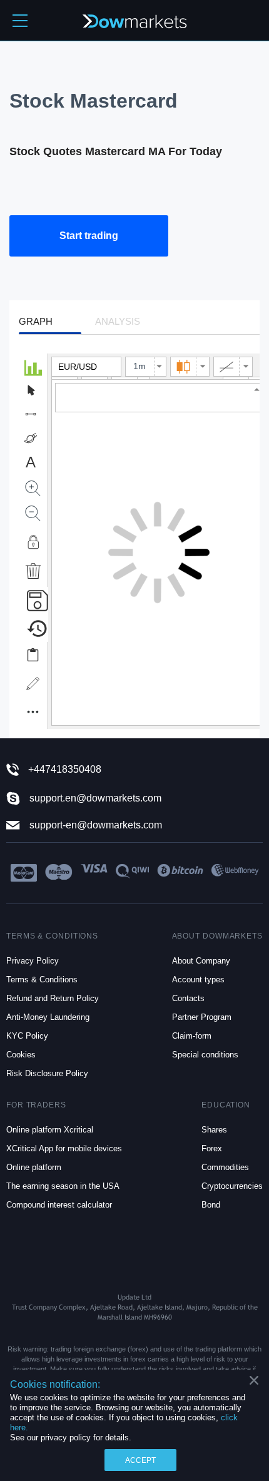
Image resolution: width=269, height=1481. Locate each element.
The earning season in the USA (62, 1186)
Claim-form (191, 1036)
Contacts (188, 998)
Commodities (225, 1167)
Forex (211, 1148)
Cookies (21, 1054)
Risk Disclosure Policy (47, 1073)
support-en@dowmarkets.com (95, 825)
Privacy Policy (32, 960)
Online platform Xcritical (49, 1129)
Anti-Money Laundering (47, 1017)
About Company (201, 960)
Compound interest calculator (59, 1204)
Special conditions (205, 1054)
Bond (210, 1204)
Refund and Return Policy (52, 998)
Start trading (88, 235)
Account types (198, 979)
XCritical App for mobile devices (64, 1148)
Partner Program (201, 1017)
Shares (214, 1129)
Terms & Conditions (42, 979)
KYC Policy (27, 1036)
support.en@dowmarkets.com (95, 798)
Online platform (33, 1167)
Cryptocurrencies (232, 1186)
